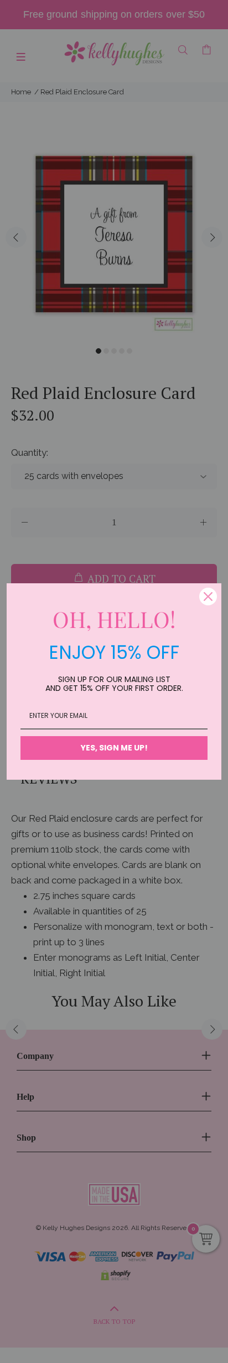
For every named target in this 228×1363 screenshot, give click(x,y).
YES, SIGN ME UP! (114, 747)
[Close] (208, 596)
